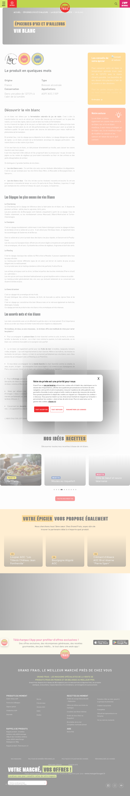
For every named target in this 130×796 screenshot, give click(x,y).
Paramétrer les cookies (76, 409)
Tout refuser (56, 409)
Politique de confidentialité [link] (50, 414)
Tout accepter (41, 409)
